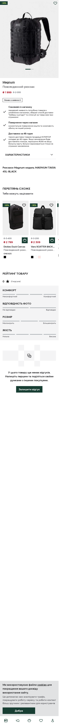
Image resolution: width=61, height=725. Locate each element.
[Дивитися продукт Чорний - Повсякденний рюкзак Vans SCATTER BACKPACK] (43, 218)
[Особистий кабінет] (52, 720)
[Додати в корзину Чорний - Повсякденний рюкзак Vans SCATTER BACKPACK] (52, 240)
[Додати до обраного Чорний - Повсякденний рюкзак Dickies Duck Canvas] (24, 205)
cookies (42, 684)
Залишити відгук (29, 389)
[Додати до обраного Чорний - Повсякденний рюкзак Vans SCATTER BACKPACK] (51, 205)
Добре (19, 710)
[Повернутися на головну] (6, 720)
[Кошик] (29, 720)
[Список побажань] (41, 720)
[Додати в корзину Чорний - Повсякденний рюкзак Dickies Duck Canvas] (25, 240)
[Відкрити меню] (17, 720)
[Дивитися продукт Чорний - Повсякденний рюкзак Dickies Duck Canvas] (16, 218)
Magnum (9, 82)
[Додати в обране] (55, 3)
